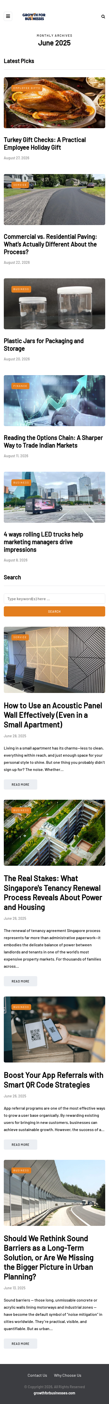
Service (20, 184)
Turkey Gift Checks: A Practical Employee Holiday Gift (45, 143)
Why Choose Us (67, 1375)
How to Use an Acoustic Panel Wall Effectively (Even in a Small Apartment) (53, 715)
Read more (20, 784)
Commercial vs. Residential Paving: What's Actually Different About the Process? (50, 244)
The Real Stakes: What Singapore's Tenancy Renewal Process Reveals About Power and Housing (53, 892)
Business (21, 289)
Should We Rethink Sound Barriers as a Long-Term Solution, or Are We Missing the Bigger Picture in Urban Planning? (49, 1257)
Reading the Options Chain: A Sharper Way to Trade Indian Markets (53, 441)
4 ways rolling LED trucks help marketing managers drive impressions (43, 541)
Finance (20, 385)
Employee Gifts (26, 87)
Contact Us (37, 1375)
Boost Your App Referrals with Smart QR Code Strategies (53, 1079)
